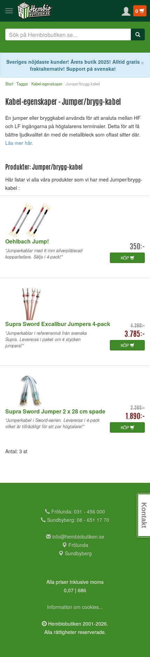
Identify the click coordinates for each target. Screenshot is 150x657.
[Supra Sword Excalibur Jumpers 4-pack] (75, 302)
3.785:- (135, 334)
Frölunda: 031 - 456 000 (77, 511)
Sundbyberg (77, 553)
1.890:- (135, 416)
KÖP (125, 258)
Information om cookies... (75, 606)
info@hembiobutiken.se (78, 536)
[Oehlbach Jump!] (75, 220)
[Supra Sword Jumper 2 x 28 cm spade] (75, 390)
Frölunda (77, 544)
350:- (137, 247)
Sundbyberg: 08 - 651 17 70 (77, 519)
